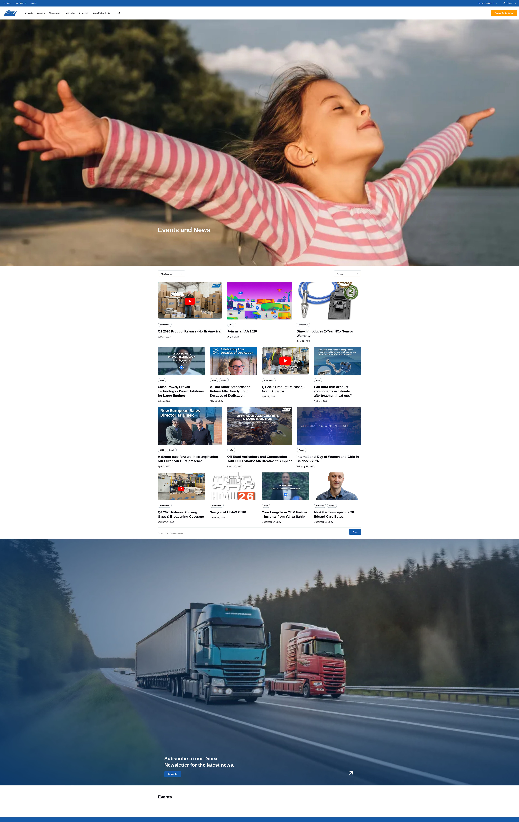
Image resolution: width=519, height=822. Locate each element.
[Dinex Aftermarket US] (10, 13)
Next (355, 532)
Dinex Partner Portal (101, 13)
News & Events (20, 3)
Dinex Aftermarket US (486, 3)
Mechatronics (55, 13)
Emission (41, 13)
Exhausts (29, 13)
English (509, 3)
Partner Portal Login (504, 13)
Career (33, 3)
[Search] (119, 13)
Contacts (7, 3)
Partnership (70, 13)
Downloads (84, 13)
